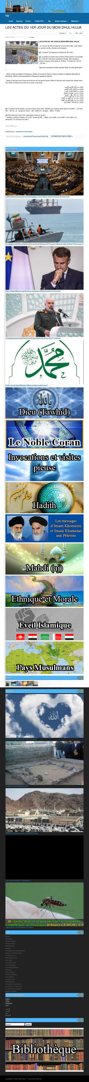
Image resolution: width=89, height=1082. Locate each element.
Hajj (49, 21)
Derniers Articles (11, 149)
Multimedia (74, 21)
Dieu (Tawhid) (9, 977)
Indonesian (8, 1003)
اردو (6, 1013)
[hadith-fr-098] (19, 683)
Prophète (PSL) (39, 21)
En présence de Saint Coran (13, 986)
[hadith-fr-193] (30, 683)
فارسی (7, 1009)
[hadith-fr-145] (24, 683)
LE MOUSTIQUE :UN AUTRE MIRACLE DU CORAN (19, 927)
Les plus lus (10, 691)
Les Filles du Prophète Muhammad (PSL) (16, 786)
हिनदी (6, 1005)
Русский (8, 1015)
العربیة (7, 1011)
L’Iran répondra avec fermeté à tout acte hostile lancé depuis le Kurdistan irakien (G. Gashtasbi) (33, 338)
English (7, 999)
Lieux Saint (8, 960)
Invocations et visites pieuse (24, 131)
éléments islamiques (61, 21)
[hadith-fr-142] (13, 683)
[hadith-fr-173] (35, 683)
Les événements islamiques (13, 989)
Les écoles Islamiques (12, 967)
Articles (28, 21)
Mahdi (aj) (8, 970)
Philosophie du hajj (11, 958)
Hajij (7, 15)
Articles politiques (10, 941)
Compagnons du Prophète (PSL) (15, 951)
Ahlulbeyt (8, 948)
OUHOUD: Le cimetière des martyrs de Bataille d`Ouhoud (21, 833)
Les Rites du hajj (10, 955)
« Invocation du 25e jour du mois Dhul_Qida (35, 136)
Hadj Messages (10, 982)
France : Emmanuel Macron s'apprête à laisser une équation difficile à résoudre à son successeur (33, 291)
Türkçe (7, 1001)
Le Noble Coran (10, 979)
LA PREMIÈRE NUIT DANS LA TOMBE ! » (62, 136)
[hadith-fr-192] (8, 683)
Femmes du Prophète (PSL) (13, 953)
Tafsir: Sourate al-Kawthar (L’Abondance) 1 (17, 880)
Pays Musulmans (10, 965)
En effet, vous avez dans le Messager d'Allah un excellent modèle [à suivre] (26, 385)
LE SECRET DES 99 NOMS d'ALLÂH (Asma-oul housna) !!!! (21, 739)
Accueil (11, 21)
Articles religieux (10, 943)
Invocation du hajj (10, 962)
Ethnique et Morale (11, 991)
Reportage (19, 21)
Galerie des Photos (11, 974)
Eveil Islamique (9, 972)
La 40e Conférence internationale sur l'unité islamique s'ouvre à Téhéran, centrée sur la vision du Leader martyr (37, 197)
